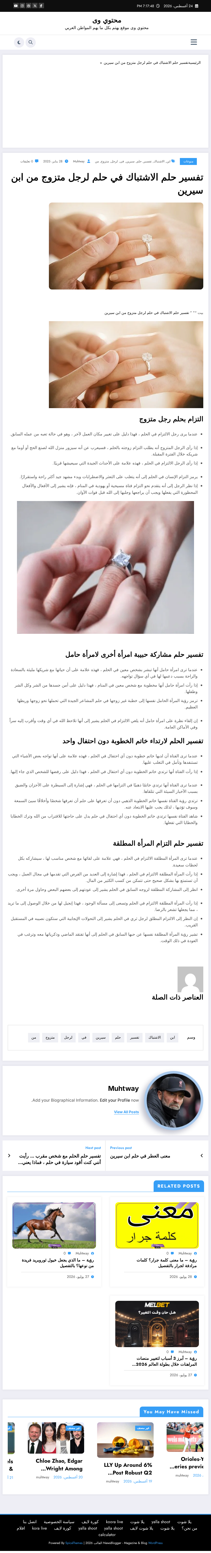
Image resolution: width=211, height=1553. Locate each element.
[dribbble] (28, 5)
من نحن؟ (189, 1528)
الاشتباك (159, 161)
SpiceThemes (74, 1543)
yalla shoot (161, 1522)
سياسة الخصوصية (59, 1522)
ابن (168, 161)
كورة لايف (90, 1522)
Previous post (121, 1148)
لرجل (114, 161)
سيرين (130, 161)
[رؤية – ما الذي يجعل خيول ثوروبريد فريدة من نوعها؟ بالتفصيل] (54, 1225)
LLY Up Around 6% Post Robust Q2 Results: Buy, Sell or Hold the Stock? (51, 1469)
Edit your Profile (115, 1100)
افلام (21, 1528)
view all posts (126, 1112)
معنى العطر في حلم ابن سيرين (140, 1156)
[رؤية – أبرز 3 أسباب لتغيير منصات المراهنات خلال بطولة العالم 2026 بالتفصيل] (157, 1323)
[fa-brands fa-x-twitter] (35, 5)
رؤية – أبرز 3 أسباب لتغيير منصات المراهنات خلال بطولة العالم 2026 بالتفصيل (166, 1361)
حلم (139, 161)
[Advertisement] (105, 104)
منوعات (188, 161)
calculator (107, 1535)
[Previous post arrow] (201, 1155)
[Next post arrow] (9, 1155)
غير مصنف (67, 1428)
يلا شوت (184, 1522)
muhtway (78, 161)
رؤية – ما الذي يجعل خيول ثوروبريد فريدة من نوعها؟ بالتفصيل (58, 1263)
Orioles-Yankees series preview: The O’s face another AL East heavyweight (121, 1463)
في (122, 161)
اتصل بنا (30, 1522)
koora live (114, 1522)
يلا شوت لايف (141, 1528)
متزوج (105, 161)
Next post (93, 1148)
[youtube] (16, 5)
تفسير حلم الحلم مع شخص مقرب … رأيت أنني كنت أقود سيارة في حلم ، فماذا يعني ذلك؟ (60, 1159)
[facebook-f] (41, 5)
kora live (39, 1528)
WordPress (155, 1543)
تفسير (148, 161)
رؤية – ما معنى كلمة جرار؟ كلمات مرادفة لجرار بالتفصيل (167, 1263)
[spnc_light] (19, 42)
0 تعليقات (26, 161)
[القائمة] (194, 42)
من (97, 161)
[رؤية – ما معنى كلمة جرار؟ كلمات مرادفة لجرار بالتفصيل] (157, 1225)
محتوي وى (106, 20)
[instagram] (22, 5)
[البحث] (30, 42)
